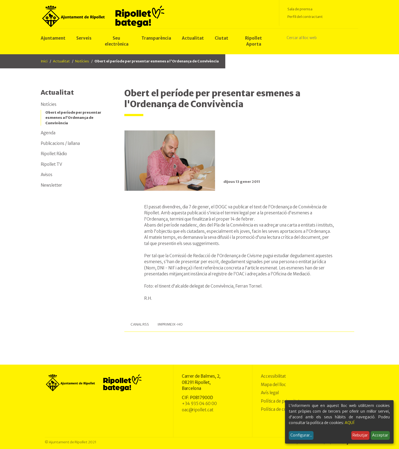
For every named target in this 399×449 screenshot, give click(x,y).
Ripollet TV (51, 164)
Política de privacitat (280, 401)
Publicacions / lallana (60, 143)
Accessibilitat (273, 376)
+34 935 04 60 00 (199, 403)
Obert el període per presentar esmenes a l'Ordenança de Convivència (73, 117)
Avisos (46, 174)
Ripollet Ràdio (54, 153)
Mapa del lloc (273, 384)
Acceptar (380, 435)
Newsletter (51, 185)
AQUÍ (349, 422)
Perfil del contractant (305, 16)
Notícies (82, 61)
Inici (44, 61)
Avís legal (270, 392)
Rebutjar (360, 435)
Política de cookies (278, 409)
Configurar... (301, 435)
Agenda (48, 132)
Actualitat (61, 61)
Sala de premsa (299, 9)
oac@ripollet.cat (197, 409)
